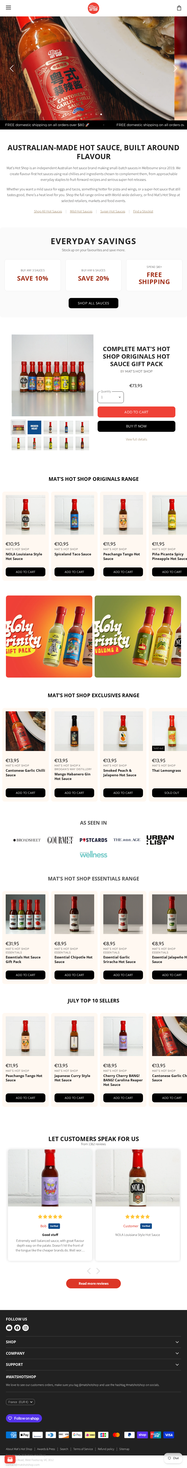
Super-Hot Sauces (112, 232)
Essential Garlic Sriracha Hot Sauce (119, 980)
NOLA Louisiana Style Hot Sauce (24, 577)
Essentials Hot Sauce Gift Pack (23, 980)
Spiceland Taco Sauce (73, 574)
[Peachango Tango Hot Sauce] (123, 535)
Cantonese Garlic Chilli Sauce (25, 793)
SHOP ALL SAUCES (93, 324)
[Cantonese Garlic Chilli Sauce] (25, 752)
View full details (136, 460)
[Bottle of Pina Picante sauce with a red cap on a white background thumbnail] (18, 464)
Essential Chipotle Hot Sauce (74, 980)
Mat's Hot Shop (139, 392)
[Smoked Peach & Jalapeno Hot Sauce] (123, 752)
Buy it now (136, 447)
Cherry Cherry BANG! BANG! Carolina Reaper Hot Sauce (123, 1101)
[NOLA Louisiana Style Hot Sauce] (25, 535)
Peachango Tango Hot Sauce (121, 577)
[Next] (174, 78)
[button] (88, 1425)
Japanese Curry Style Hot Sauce (72, 1098)
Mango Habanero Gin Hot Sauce (73, 797)
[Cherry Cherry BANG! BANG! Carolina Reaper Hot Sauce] (123, 1057)
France (18, 1423)
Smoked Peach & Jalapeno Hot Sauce (119, 793)
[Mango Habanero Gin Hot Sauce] (74, 752)
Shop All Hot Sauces (48, 232)
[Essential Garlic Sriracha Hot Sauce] (123, 935)
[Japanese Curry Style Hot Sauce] (74, 1057)
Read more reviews (94, 1304)
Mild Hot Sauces (81, 232)
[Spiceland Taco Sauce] (74, 535)
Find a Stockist (143, 232)
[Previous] (12, 78)
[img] (50, 1237)
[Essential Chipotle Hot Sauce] (74, 935)
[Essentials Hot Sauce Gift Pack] (25, 935)
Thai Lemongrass (166, 791)
